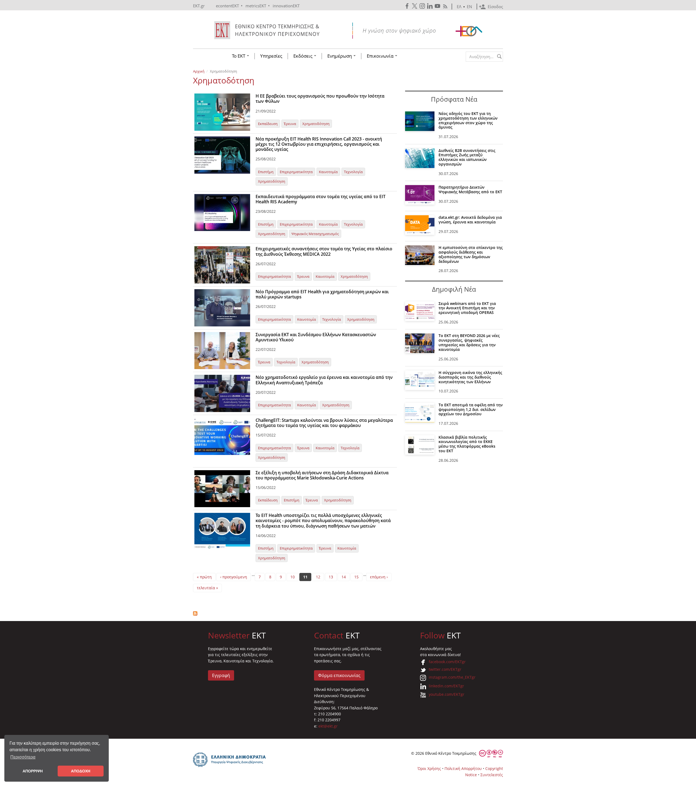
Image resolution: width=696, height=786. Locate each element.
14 (343, 576)
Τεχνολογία (353, 171)
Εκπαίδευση (268, 123)
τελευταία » (207, 587)
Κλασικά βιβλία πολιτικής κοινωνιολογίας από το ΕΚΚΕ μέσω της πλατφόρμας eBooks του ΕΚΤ (467, 444)
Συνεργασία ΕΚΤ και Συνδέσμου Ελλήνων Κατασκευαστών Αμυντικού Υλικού (316, 337)
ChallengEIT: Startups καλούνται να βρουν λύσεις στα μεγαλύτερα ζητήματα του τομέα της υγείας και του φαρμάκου (324, 422)
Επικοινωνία (380, 56)
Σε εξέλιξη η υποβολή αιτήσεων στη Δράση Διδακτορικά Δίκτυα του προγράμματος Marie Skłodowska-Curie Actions (322, 475)
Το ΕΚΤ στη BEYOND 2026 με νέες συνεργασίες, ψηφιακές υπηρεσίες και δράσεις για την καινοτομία (469, 342)
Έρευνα (290, 123)
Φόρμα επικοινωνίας (339, 675)
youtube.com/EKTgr (446, 694)
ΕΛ (459, 6)
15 (356, 576)
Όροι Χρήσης (429, 768)
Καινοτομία (328, 171)
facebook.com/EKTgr (447, 661)
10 (292, 576)
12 (318, 576)
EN (469, 6)
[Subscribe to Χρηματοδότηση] (295, 613)
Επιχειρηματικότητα (296, 171)
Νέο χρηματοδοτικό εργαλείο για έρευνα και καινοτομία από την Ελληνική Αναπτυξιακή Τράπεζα (324, 379)
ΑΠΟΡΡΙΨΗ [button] (33, 771)
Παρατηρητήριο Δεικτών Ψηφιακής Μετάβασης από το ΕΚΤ (470, 189)
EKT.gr (199, 5)
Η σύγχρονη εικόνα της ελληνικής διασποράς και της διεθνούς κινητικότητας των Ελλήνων (470, 377)
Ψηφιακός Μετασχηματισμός (315, 233)
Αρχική (198, 71)
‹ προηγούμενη (233, 576)
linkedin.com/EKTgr (446, 685)
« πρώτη (204, 576)
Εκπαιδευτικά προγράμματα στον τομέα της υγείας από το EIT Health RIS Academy (321, 199)
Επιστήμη (266, 171)
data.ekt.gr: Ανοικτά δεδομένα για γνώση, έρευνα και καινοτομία (470, 219)
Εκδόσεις (303, 56)
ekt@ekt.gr (328, 726)
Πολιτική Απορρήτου (463, 768)
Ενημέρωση (340, 56)
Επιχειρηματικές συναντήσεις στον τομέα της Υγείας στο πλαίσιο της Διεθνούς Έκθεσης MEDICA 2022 (324, 251)
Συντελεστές (491, 774)
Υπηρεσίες (271, 56)
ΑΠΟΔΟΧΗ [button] (80, 771)
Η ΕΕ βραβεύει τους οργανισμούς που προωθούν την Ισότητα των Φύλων (320, 98)
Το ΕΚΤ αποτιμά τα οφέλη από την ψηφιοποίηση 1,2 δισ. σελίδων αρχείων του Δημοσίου (471, 409)
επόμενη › (379, 576)
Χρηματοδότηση (316, 123)
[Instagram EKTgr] (423, 6)
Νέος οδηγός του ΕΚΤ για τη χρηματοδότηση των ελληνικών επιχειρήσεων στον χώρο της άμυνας (468, 120)
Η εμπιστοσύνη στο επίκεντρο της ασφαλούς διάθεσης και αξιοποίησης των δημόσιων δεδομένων (471, 254)
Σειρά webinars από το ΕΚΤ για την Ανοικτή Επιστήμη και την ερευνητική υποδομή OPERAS (467, 308)
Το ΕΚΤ (239, 56)
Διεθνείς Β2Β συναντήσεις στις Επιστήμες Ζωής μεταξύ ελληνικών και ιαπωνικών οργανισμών (467, 157)
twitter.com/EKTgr (445, 669)
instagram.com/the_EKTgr (452, 677)
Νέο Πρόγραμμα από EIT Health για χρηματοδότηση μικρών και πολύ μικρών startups (322, 294)
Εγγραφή (221, 675)
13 (331, 576)
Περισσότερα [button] (22, 757)
